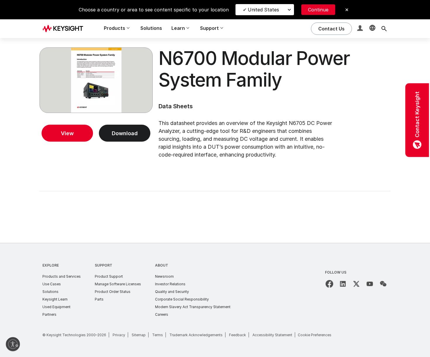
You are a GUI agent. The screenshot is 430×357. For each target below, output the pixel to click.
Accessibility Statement (272, 335)
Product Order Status (112, 291)
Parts (99, 299)
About (161, 265)
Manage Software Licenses (118, 284)
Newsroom (164, 276)
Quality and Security (172, 291)
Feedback (237, 335)
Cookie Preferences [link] (314, 335)
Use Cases (51, 284)
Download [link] (125, 133)
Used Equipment (56, 307)
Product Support (109, 276)
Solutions (151, 28)
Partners (49, 314)
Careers (161, 314)
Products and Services (61, 276)
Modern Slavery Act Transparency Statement (193, 307)
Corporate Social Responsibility (182, 299)
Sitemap (139, 335)
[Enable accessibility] (13, 344)
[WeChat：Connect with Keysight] (383, 283)
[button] (360, 29)
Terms (157, 335)
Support (103, 265)
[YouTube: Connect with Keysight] (369, 283)
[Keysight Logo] (64, 28)
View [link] (67, 133)
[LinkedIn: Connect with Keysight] (342, 283)
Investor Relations (170, 284)
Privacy (119, 335)
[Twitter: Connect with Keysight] (356, 283)
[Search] (384, 28)
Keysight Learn (55, 299)
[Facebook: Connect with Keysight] (329, 283)
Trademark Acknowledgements (196, 335)
